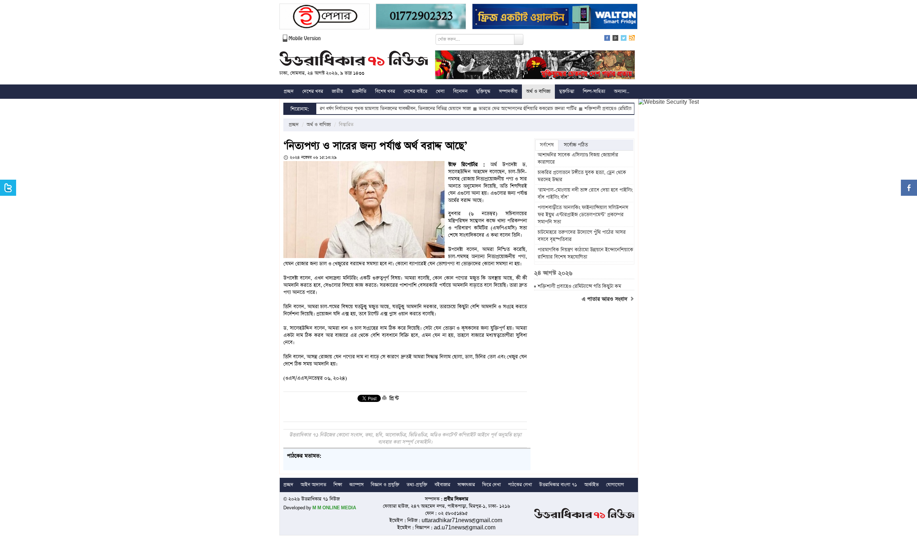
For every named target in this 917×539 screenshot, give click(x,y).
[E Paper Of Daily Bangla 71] (324, 17)
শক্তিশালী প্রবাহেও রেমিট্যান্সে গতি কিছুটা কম (600, 108)
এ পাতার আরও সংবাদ (605, 299)
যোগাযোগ (615, 484)
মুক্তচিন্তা (566, 91)
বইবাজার (442, 484)
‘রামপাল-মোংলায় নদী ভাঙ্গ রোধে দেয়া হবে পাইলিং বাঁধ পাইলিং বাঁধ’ (585, 193)
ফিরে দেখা (491, 484)
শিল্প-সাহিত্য (594, 91)
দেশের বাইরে (415, 91)
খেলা (440, 91)
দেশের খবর (312, 91)
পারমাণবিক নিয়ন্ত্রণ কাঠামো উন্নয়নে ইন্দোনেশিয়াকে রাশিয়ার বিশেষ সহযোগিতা (585, 253)
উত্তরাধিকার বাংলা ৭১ (558, 484)
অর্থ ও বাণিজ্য (538, 91)
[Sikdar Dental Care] (421, 17)
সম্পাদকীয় (508, 91)
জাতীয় (337, 91)
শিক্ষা (337, 484)
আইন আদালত (313, 484)
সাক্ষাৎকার (466, 484)
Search (518, 39)
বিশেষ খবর (385, 91)
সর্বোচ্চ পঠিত (576, 145)
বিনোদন (460, 91)
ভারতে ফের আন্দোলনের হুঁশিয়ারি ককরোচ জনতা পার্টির (503, 108)
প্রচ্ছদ (289, 91)
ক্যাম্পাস (356, 484)
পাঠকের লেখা (520, 484)
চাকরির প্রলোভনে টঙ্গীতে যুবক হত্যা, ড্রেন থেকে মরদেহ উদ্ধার (582, 176)
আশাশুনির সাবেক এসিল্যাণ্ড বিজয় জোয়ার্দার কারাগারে (578, 158)
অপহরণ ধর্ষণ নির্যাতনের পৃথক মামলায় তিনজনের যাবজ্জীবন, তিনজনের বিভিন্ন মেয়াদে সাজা (366, 108)
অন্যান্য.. (621, 91)
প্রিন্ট (393, 398)
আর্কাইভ (591, 484)
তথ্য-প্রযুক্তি (417, 484)
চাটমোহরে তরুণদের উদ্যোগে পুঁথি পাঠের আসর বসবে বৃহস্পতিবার (582, 236)
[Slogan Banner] (535, 65)
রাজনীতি (359, 91)
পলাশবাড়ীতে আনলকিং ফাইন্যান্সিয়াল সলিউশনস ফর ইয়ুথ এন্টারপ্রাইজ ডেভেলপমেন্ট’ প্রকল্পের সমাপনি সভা (583, 214)
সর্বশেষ (547, 145)
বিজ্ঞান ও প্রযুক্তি (385, 484)
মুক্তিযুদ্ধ (483, 91)
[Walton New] (554, 17)
